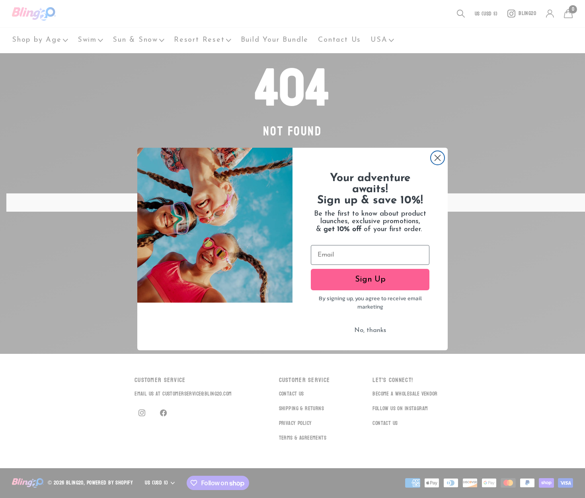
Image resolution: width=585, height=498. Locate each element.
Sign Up (370, 280)
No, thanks (370, 330)
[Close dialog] (438, 158)
